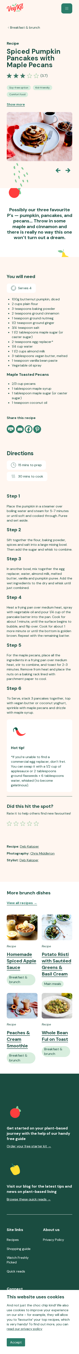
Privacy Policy (53, 1240)
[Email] (20, 429)
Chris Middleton (42, 853)
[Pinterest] (37, 429)
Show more (16, 104)
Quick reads (16, 1271)
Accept (16, 1342)
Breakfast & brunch (25, 27)
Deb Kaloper (29, 846)
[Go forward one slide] (68, 170)
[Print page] (11, 429)
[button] (66, 8)
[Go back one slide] (58, 170)
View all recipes (22, 903)
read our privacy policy (24, 1329)
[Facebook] (28, 429)
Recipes (13, 1240)
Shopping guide (19, 1249)
